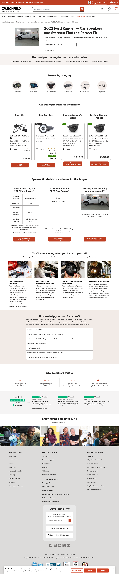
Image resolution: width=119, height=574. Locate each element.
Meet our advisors (93, 463)
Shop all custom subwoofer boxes (73, 163)
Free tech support (92, 475)
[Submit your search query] (82, 9)
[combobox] (58, 9)
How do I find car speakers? (38, 343)
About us (90, 456)
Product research (92, 471)
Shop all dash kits (20, 165)
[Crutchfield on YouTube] (68, 545)
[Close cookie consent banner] (113, 568)
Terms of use (55, 554)
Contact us (45, 456)
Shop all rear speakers (46, 165)
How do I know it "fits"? (36, 330)
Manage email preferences (50, 501)
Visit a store (46, 471)
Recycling (12, 475)
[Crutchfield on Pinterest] (59, 545)
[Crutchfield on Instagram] (55, 545)
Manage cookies (47, 490)
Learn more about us (58, 422)
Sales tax (46, 554)
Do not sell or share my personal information (56, 494)
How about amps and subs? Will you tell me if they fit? (46, 353)
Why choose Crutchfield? (95, 460)
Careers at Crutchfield (49, 475)
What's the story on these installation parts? (43, 357)
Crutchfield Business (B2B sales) (97, 467)
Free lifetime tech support (100, 61)
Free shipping (22, 2)
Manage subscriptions (16, 486)
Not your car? (48, 50)
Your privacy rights (48, 487)
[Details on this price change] (55, 153)
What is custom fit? (35, 348)
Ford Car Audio (20, 22)
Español (45, 467)
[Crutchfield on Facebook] (51, 545)
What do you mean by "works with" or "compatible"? (46, 334)
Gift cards (12, 482)
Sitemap (72, 554)
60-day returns (92, 478)
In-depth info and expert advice (21, 61)
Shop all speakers (24, 239)
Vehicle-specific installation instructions (48, 61)
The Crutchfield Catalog (94, 490)
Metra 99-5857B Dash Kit (59, 202)
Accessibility (64, 554)
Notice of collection (48, 498)
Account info (13, 460)
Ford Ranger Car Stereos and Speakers (39, 22)
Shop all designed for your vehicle (99, 163)
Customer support (48, 460)
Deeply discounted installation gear (76, 61)
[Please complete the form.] (70, 520)
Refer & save (12, 467)
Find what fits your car (7, 22)
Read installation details (94, 239)
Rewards (11, 463)
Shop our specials (14, 478)
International (46, 463)
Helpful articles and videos (95, 486)
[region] (59, 436)
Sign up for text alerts (58, 528)
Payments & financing (15, 471)
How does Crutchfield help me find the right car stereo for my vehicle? (51, 339)
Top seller (38, 124)
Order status (13, 456)
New (63, 124)
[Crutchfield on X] (64, 545)
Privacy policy (46, 483)
